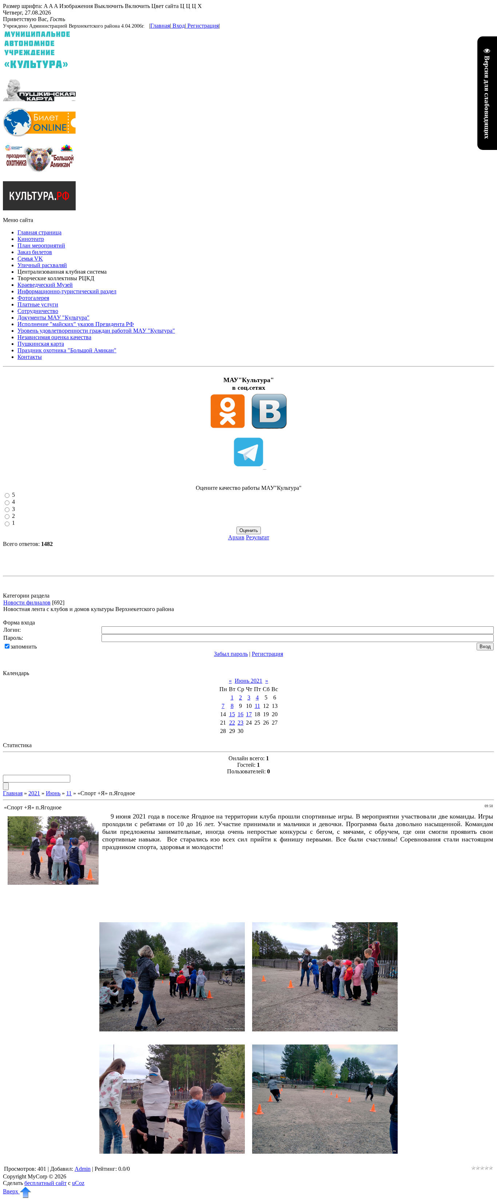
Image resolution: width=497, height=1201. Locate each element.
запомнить (24, 646)
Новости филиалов (27, 602)
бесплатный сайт (45, 1183)
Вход (178, 26)
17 (249, 714)
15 (232, 714)
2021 (34, 793)
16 (240, 714)
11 (257, 706)
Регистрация (203, 26)
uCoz (78, 1183)
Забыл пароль (231, 654)
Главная (160, 26)
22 (232, 723)
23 (240, 723)
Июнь (53, 793)
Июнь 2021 (248, 681)
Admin (83, 1169)
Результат (257, 537)
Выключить (108, 6)
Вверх (11, 1191)
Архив (236, 537)
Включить (137, 6)
